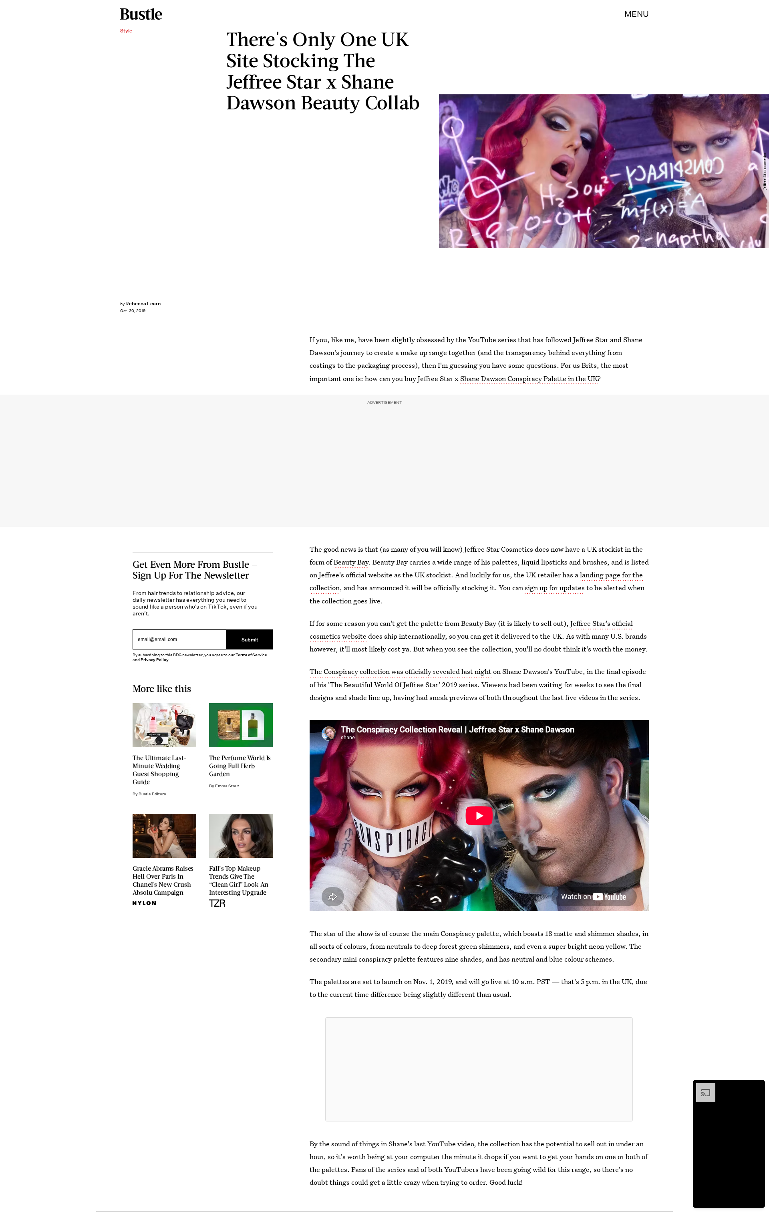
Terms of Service (251, 654)
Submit (250, 639)
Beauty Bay (351, 562)
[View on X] (479, 1069)
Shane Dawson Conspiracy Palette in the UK (529, 378)
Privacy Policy (155, 659)
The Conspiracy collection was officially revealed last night (400, 671)
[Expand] (701, 1087)
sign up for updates (555, 587)
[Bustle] (141, 14)
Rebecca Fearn (143, 303)
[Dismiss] (756, 1087)
